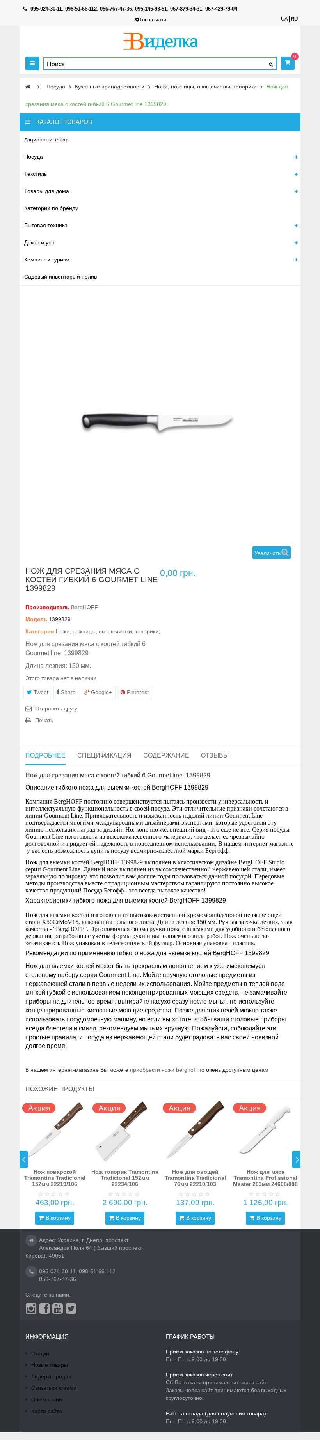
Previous (24, 1159)
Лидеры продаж (51, 1376)
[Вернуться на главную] (27, 86)
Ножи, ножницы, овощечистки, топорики (107, 631)
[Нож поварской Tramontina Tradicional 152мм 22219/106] (54, 1131)
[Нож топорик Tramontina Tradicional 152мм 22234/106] (124, 1131)
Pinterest (137, 692)
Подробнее (45, 755)
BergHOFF (84, 607)
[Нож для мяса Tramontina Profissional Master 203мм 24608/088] (265, 1131)
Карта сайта (46, 1411)
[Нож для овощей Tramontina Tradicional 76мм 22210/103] (195, 1131)
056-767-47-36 (57, 1279)
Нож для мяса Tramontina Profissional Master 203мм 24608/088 (265, 1178)
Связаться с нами (53, 1388)
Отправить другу (56, 708)
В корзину (58, 1218)
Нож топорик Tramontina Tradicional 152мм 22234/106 (124, 1178)
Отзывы (215, 755)
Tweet (40, 692)
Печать (44, 720)
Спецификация (104, 755)
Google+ (100, 692)
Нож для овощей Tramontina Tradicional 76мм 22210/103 (195, 1178)
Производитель (47, 607)
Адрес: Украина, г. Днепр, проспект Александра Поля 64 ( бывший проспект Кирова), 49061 (83, 1248)
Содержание (166, 755)
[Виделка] (160, 41)
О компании (46, 1399)
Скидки (40, 1353)
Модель (36, 619)
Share (67, 692)
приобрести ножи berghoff (163, 1070)
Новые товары (49, 1365)
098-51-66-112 (97, 1271)
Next (296, 1159)
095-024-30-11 (57, 1271)
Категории (39, 631)
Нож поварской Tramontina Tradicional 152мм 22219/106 (54, 1178)
